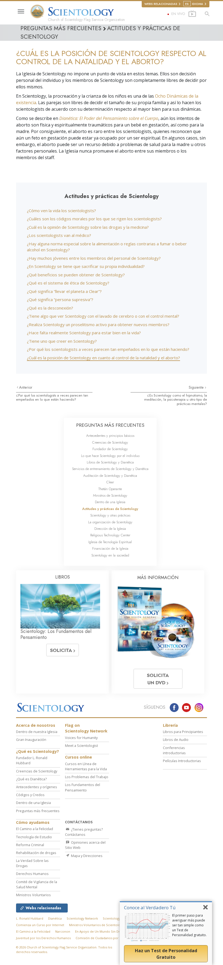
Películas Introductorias (182, 760)
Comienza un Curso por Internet (40, 925)
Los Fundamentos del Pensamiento (82, 787)
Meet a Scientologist (81, 745)
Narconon (62, 931)
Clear (110, 482)
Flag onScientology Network (86, 728)
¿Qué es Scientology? (37, 751)
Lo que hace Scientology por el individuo (110, 455)
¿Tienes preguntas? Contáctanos (84, 832)
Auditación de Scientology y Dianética (110, 475)
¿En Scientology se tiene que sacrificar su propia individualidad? (86, 266)
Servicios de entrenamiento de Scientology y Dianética (110, 468)
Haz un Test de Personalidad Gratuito (166, 954)
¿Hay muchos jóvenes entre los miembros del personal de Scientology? (94, 258)
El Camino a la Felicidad (34, 828)
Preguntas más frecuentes (38, 810)
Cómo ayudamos (32, 822)
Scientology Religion (118, 918)
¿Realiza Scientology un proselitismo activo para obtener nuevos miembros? (98, 324)
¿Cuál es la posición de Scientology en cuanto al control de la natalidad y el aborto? (103, 357)
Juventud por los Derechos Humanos (43, 938)
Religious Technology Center (110, 535)
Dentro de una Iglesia (110, 502)
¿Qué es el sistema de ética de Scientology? (68, 283)
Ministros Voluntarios (33, 894)
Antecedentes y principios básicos (110, 435)
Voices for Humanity (81, 737)
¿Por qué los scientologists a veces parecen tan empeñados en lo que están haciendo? (108, 349)
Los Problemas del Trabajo (86, 776)
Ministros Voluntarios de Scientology (96, 925)
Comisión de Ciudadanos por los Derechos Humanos (115, 938)
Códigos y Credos (30, 794)
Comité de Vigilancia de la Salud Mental (36, 884)
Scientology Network (82, 918)
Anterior (25, 387)
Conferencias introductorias (174, 750)
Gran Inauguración (31, 739)
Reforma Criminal (30, 844)
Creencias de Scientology (110, 442)
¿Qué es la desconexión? (50, 308)
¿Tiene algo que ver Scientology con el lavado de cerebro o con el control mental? (103, 316)
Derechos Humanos (32, 873)
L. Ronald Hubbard (29, 918)
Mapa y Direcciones (86, 855)
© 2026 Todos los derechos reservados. (64, 949)
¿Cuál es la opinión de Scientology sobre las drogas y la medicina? (88, 227)
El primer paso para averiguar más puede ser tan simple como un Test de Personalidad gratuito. (189, 925)
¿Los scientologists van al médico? (59, 235)
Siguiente (197, 387)
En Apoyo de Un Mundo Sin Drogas (101, 931)
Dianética (55, 918)
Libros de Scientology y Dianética (110, 462)
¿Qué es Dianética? (31, 779)
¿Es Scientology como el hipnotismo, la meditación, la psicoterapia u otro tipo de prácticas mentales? (175, 399)
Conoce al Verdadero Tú (150, 907)
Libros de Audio (175, 739)
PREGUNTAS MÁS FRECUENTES (110, 425)
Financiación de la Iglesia (110, 548)
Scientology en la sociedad (110, 555)
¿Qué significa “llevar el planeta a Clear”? (64, 291)
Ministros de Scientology (110, 495)
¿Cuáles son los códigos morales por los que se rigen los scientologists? (94, 218)
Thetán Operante (110, 488)
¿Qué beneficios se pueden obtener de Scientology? (76, 274)
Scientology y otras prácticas (110, 515)
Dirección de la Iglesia (110, 528)
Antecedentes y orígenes (36, 786)
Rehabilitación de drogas (36, 852)
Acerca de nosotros (35, 725)
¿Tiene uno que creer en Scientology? (62, 341)
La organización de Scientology (110, 522)
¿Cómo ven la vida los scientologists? (61, 210)
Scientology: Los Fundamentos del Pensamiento (55, 634)
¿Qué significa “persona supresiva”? (60, 299)
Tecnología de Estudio (34, 836)
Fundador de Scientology (110, 448)
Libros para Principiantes (183, 731)
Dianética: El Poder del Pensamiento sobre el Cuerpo (108, 118)
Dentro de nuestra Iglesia (36, 731)
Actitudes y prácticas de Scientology (110, 508)
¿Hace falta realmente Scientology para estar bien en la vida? (84, 332)
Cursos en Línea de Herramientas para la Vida (86, 766)
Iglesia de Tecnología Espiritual (110, 542)
